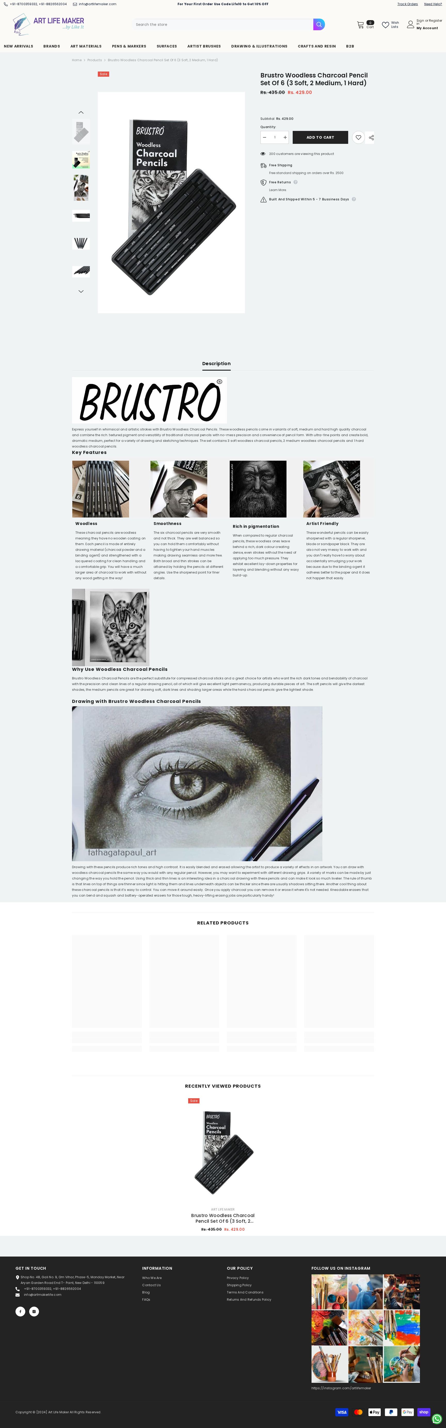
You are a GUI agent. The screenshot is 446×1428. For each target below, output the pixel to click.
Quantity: (268, 127)
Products (94, 60)
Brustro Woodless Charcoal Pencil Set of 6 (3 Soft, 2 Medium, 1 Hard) (223, 1218)
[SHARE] (369, 137)
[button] (81, 112)
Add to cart (320, 137)
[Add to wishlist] (358, 137)
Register (435, 21)
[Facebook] (20, 1311)
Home (77, 60)
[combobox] (222, 24)
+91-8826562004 (53, 4)
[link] (107, 1040)
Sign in (420, 22)
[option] (171, 202)
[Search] (228, 24)
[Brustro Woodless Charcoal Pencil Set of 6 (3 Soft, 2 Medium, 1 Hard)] (223, 1150)
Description (216, 363)
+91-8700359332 (23, 4)
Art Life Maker (223, 1209)
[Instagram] (34, 1311)
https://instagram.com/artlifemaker (341, 1388)
